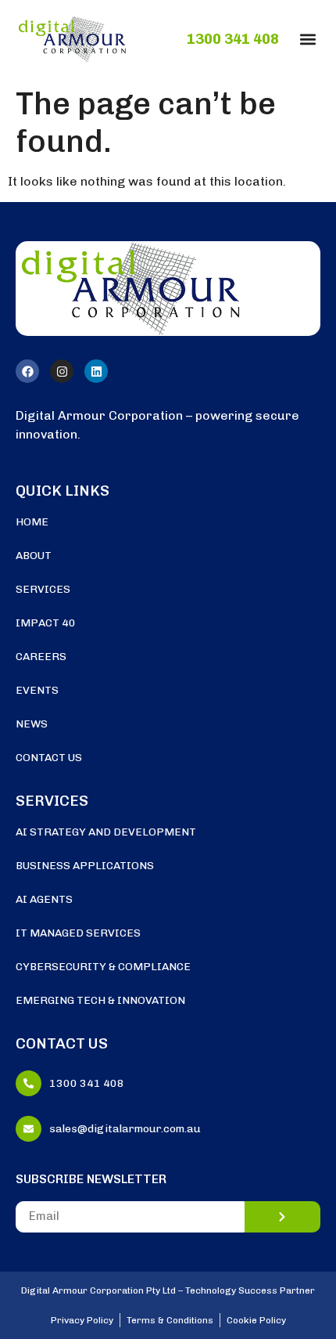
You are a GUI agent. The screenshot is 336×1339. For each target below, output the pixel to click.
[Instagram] (61, 371)
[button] (307, 39)
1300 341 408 (233, 39)
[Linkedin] (96, 371)
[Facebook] (27, 371)
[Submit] (283, 1217)
